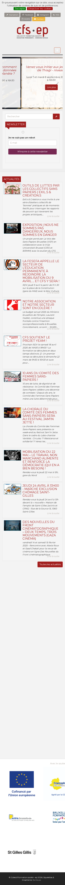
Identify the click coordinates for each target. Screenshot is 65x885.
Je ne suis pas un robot (21, 137)
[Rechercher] (56, 116)
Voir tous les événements (32, 744)
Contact (40, 19)
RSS (57, 15)
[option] (32, 83)
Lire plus (32, 87)
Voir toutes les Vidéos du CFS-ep (32, 675)
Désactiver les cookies (40, 8)
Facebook (28, 15)
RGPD (27, 19)
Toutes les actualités (50, 564)
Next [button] (56, 82)
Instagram (44, 15)
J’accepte (20, 8)
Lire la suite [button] (53, 216)
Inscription (13, 15)
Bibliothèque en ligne (32, 755)
